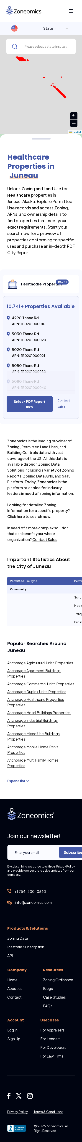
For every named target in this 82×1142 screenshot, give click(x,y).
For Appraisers (52, 1030)
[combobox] (43, 28)
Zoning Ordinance (58, 979)
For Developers (53, 1047)
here (21, 516)
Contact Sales (44, 539)
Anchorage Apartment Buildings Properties (34, 673)
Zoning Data (17, 938)
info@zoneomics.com (33, 902)
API (10, 955)
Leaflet (76, 132)
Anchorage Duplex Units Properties (36, 691)
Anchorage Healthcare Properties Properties (35, 702)
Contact (14, 997)
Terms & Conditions (48, 1112)
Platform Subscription (25, 946)
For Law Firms (51, 1056)
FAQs (47, 1005)
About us (14, 988)
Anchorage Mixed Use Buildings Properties (33, 736)
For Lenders (50, 1038)
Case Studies (54, 997)
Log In (12, 1030)
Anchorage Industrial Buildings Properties (32, 723)
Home (12, 979)
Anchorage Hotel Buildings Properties (39, 712)
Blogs (48, 988)
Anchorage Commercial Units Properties (40, 683)
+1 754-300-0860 (30, 891)
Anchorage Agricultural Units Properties (40, 662)
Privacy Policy (17, 1112)
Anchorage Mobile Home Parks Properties (32, 749)
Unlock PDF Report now (29, 403)
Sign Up (13, 1038)
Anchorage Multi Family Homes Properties (33, 763)
